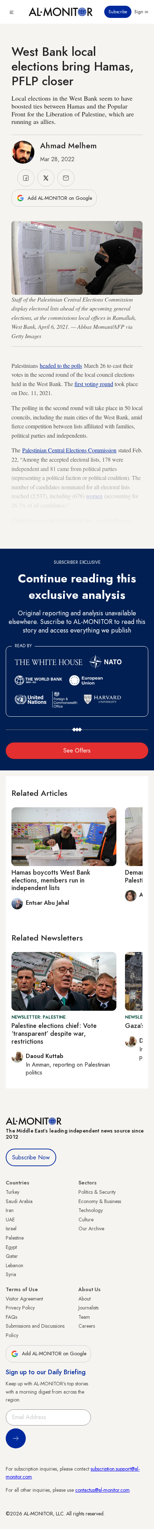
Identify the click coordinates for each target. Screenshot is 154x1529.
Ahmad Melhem (68, 145)
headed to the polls (61, 365)
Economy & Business (99, 1201)
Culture (85, 1219)
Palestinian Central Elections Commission (69, 450)
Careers (86, 1326)
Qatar (12, 1256)
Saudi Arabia (19, 1201)
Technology (90, 1210)
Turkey (12, 1192)
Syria (11, 1274)
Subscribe (118, 12)
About (84, 1298)
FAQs (11, 1317)
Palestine (15, 1237)
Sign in (141, 12)
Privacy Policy (20, 1307)
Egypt (11, 1247)
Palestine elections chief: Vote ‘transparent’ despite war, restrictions (54, 1033)
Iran (10, 1210)
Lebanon (14, 1265)
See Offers (77, 750)
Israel (11, 1228)
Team (84, 1317)
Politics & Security (97, 1192)
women (94, 496)
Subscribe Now (31, 1157)
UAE (10, 1219)
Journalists (88, 1307)
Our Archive (91, 1228)
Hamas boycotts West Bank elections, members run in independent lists (50, 880)
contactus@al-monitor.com (102, 1490)
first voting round (93, 384)
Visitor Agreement (24, 1298)
